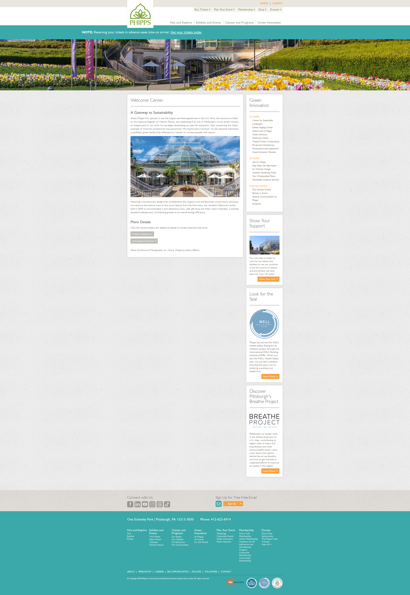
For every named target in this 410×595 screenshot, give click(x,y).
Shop (261, 9)
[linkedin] (138, 504)
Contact (226, 571)
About (131, 571)
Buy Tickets (201, 9)
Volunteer (211, 571)
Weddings (221, 533)
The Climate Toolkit (261, 189)
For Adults (177, 536)
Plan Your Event (223, 9)
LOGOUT (277, 3)
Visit (129, 533)
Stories (130, 538)
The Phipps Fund (270, 538)
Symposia (256, 203)
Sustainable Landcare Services (265, 179)
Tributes (265, 541)
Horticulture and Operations (265, 148)
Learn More (269, 376)
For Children (178, 539)
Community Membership (245, 559)
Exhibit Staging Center (262, 127)
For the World (258, 186)
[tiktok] (167, 504)
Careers (159, 571)
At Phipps (254, 117)
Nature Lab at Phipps (262, 131)
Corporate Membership (245, 554)
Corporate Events (225, 536)
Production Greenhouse (263, 145)
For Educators (178, 542)
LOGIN (264, 3)
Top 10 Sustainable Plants (263, 176)
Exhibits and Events (208, 22)
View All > (267, 544)
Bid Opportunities (177, 571)
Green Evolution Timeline (264, 152)
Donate (274, 9)
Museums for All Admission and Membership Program (247, 545)
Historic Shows (156, 544)
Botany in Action (260, 193)
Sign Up (232, 503)
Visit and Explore (181, 22)
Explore (130, 536)
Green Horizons (259, 134)
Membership (245, 9)
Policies (196, 571)
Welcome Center (260, 138)
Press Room (144, 571)
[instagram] (152, 504)
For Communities (180, 544)
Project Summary (141, 233)
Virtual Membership (248, 538)
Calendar (153, 542)
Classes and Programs (239, 22)
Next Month (155, 539)
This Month (154, 536)
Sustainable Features (143, 240)
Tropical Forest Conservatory (265, 141)
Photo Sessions (224, 541)
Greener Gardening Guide (264, 172)
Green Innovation (269, 22)
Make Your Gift (267, 279)
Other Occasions (225, 538)
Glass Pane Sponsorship (267, 535)
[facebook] (130, 504)
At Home (254, 158)
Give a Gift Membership (245, 535)
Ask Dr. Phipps (259, 162)
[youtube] (145, 504)
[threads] (160, 504)
